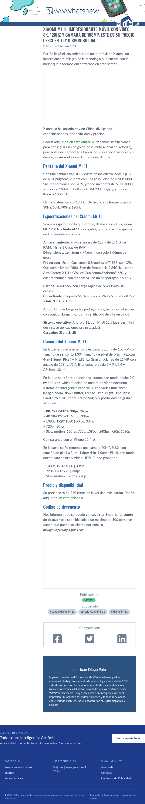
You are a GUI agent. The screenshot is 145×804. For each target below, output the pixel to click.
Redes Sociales (14, 778)
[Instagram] (136, 24)
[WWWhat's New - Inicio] (72, 11)
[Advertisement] (89, 96)
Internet (9, 772)
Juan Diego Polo (92, 670)
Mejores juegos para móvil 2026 (69, 769)
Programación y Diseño (19, 767)
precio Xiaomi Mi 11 (93, 612)
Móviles (88, 600)
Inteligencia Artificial (75, 388)
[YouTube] (130, 24)
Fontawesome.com (109, 795)
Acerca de (107, 767)
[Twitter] (118, 24)
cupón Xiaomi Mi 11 (63, 612)
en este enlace (69, 498)
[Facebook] (124, 24)
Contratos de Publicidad (116, 778)
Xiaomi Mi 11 (120, 612)
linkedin (53, 705)
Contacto (107, 772)
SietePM (94, 798)
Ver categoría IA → (128, 738)
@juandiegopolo (113, 701)
